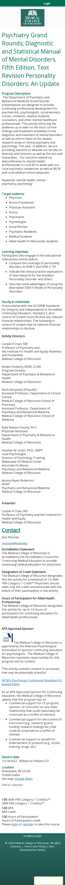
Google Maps (24, 779)
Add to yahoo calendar (13, 790)
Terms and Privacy (35, 846)
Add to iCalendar (21, 790)
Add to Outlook (30, 790)
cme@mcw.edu (32, 836)
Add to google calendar (5, 790)
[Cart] (54, 5)
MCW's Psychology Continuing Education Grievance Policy (32, 682)
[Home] (32, 16)
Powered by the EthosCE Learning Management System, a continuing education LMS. (48, 880)
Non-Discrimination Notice (37, 848)
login (14, 824)
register (28, 824)
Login (47, 3)
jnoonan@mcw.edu (14, 543)
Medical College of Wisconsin (32, 843)
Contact (11, 530)
